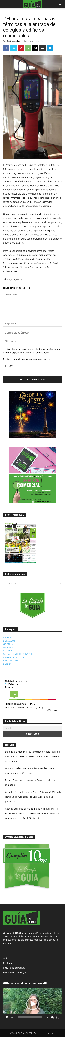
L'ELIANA (7, 650)
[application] (32, 1004)
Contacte (7, 962)
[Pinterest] (21, 48)
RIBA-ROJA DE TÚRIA (13, 657)
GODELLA (8, 644)
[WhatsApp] (28, 48)
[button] (5, 4)
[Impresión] (42, 48)
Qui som (7, 958)
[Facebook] (6, 48)
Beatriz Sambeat (14, 41)
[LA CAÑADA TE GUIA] (32, 605)
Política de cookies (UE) (15, 972)
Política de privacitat (14, 967)
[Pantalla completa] (57, 1017)
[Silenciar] (52, 1017)
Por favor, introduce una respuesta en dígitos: (26, 359)
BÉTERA (7, 663)
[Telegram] (50, 48)
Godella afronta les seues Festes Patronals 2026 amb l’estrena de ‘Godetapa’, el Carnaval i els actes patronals (33, 797)
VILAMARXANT (10, 660)
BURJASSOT (9, 640)
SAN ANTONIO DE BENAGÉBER (19, 653)
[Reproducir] (7, 1017)
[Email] (35, 48)
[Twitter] (13, 48)
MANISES (8, 647)
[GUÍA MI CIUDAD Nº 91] (20, 564)
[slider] (30, 1017)
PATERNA (8, 637)
